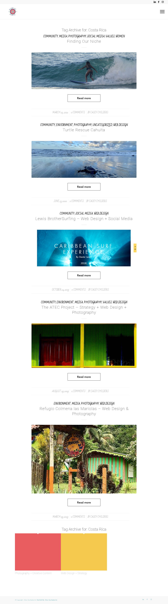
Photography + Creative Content (33, 573)
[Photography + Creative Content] (38, 569)
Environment (65, 302)
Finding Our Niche (84, 41)
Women (120, 36)
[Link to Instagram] (163, 2)
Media (63, 36)
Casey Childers (99, 112)
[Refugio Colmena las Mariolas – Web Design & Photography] (84, 459)
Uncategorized (102, 125)
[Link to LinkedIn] (155, 2)
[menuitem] (161, 11)
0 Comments (78, 112)
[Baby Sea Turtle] (84, 159)
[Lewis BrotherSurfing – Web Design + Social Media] (84, 248)
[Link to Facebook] (159, 2)
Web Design (120, 125)
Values (110, 36)
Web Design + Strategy (74, 573)
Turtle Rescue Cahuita (84, 130)
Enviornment (64, 125)
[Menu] (161, 11)
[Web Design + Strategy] (84, 569)
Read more (84, 98)
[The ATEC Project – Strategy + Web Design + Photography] (84, 345)
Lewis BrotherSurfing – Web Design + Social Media (84, 218)
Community (50, 36)
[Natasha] (84, 70)
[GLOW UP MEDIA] (12, 11)
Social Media (96, 36)
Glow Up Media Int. (51, 600)
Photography (77, 36)
